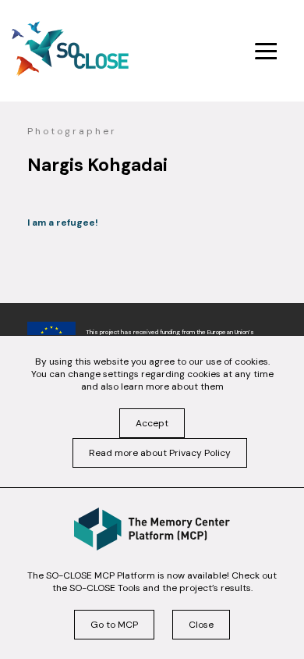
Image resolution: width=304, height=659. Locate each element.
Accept (152, 423)
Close (201, 624)
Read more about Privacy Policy (160, 453)
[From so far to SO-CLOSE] (70, 49)
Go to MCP (114, 624)
